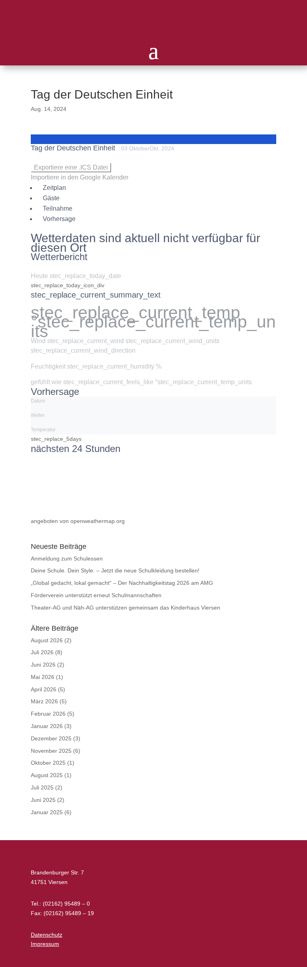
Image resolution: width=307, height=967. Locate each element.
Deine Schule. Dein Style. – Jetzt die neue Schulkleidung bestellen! (115, 570)
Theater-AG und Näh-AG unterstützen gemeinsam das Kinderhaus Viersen (125, 607)
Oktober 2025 (48, 763)
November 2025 (51, 751)
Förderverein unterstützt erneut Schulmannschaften (96, 595)
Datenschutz (46, 934)
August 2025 (47, 775)
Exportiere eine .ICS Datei (71, 167)
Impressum (45, 944)
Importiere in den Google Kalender (79, 177)
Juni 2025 (43, 800)
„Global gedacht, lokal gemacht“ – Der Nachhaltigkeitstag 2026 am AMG (122, 583)
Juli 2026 (42, 652)
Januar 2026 (47, 726)
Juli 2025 (42, 787)
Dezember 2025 (51, 738)
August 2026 (47, 640)
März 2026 (44, 701)
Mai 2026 (42, 677)
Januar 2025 (47, 812)
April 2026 (43, 689)
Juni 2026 (43, 664)
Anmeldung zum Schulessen (67, 558)
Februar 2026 (48, 713)
